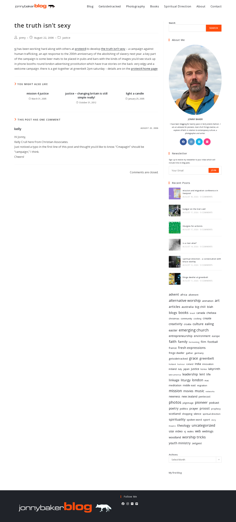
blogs (173, 312)
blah (210, 307)
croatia (187, 324)
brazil (192, 313)
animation (207, 300)
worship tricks (194, 437)
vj (185, 431)
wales (190, 431)
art (217, 300)
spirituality (177, 419)
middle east (189, 385)
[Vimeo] (199, 141)
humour (181, 364)
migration (202, 385)
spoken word (194, 419)
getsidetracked (178, 358)
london (197, 380)
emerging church (194, 329)
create (207, 318)
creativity (175, 324)
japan (186, 369)
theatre (172, 426)
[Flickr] (207, 141)
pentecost (204, 396)
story (213, 420)
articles (174, 306)
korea (204, 369)
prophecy (216, 408)
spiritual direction (211, 413)
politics (184, 408)
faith (173, 341)
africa (183, 294)
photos (175, 402)
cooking (197, 318)
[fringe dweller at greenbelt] (175, 279)
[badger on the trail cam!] (175, 210)
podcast (214, 403)
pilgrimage (188, 402)
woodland (175, 437)
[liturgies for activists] (175, 227)
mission (175, 390)
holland (172, 364)
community (186, 318)
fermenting (194, 342)
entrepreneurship (180, 336)
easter (173, 330)
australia (187, 307)
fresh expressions (192, 347)
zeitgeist (197, 443)
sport (206, 419)
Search (172, 23)
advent (174, 294)
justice (66, 37)
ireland (173, 369)
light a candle (135, 93)
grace (193, 358)
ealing (209, 324)
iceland (189, 364)
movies (188, 391)
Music (199, 391)
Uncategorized (203, 425)
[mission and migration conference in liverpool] (175, 193)
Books (183, 312)
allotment (193, 294)
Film (203, 342)
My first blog (175, 472)
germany (199, 353)
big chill (200, 307)
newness (174, 396)
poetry (173, 408)
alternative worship (185, 300)
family (182, 341)
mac (207, 380)
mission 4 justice (38, 93)
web (198, 431)
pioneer (201, 402)
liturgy (186, 380)
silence (197, 413)
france (173, 348)
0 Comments (206, 197)
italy (180, 369)
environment (202, 336)
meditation (175, 385)
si (15, 49)
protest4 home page (144, 69)
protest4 (80, 49)
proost (205, 408)
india (198, 364)
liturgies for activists (192, 226)
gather (189, 353)
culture (198, 324)
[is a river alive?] (175, 245)
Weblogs (207, 431)
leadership (190, 374)
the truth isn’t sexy (113, 49)
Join (213, 170)
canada (200, 313)
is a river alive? (190, 243)
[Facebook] (183, 141)
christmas (174, 318)
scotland (175, 414)
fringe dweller (177, 353)
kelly (17, 129)
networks (210, 391)
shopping (187, 413)
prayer (193, 408)
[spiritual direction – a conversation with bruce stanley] (175, 262)
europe (216, 336)
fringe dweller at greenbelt (195, 277)
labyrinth (214, 369)
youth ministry (180, 443)
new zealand (189, 396)
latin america (175, 374)
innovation (208, 364)
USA (171, 431)
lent (202, 374)
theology (183, 425)
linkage (174, 380)
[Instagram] (191, 141)
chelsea (211, 313)
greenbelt (206, 358)
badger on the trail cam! (194, 209)
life (208, 374)
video (179, 431)
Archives (173, 454)
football (212, 342)
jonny (22, 37)
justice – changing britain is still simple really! (86, 95)
